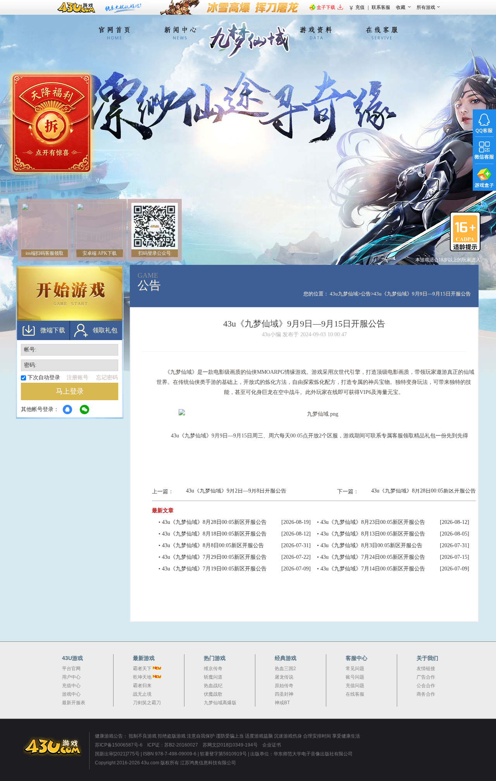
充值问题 (355, 685)
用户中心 (71, 677)
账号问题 (355, 677)
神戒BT (282, 702)
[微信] (67, 409)
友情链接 (426, 668)
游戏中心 (71, 694)
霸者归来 (142, 685)
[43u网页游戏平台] (56, 746)
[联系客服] (225, 130)
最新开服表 (73, 702)
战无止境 (142, 694)
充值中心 (71, 685)
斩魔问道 (213, 677)
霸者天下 (142, 668)
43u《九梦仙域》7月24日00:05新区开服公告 (372, 557)
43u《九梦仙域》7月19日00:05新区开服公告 (214, 569)
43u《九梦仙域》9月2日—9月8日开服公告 (236, 491)
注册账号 (77, 377)
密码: (30, 365)
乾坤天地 (142, 677)
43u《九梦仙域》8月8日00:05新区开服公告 (213, 545)
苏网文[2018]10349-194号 (231, 745)
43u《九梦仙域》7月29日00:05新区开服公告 (214, 557)
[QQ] (84, 409)
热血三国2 (285, 668)
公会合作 (426, 685)
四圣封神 (284, 694)
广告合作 (426, 677)
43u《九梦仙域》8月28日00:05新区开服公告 (423, 491)
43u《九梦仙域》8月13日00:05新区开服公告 (372, 534)
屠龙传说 (284, 677)
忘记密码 (107, 377)
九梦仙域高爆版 (220, 702)
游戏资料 (315, 33)
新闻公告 (180, 33)
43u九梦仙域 (344, 294)
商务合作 (426, 694)
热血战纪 (213, 685)
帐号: (30, 349)
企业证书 (271, 745)
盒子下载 (326, 7)
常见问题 (355, 668)
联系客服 (381, 7)
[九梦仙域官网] (248, 39)
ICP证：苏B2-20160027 (172, 745)
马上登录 (70, 391)
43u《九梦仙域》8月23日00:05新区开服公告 (372, 522)
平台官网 (71, 668)
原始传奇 (284, 685)
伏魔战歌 (213, 694)
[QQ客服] (484, 123)
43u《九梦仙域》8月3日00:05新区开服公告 (371, 545)
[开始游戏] (69, 293)
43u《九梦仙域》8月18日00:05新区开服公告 (214, 534)
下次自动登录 (44, 377)
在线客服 (381, 33)
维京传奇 (213, 668)
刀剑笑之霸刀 (147, 702)
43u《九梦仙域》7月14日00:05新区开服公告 (372, 569)
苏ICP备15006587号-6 (119, 745)
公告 (366, 294)
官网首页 (114, 33)
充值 (360, 7)
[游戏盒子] (484, 177)
